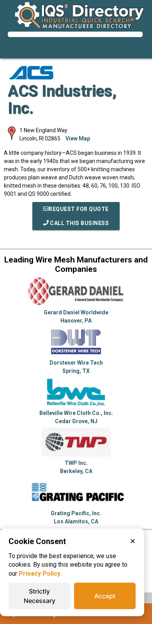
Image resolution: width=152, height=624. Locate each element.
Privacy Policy (39, 573)
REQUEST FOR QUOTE (79, 209)
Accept (104, 596)
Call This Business (79, 223)
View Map (77, 138)
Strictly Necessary (39, 595)
